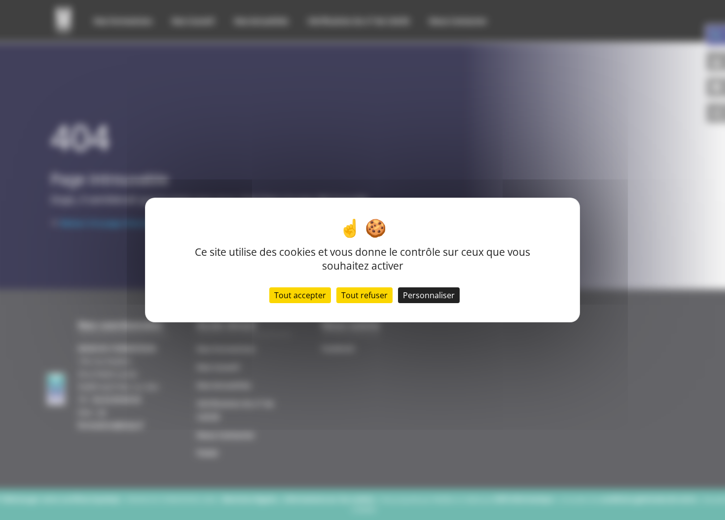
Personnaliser (429, 295)
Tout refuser (364, 295)
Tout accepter (300, 295)
